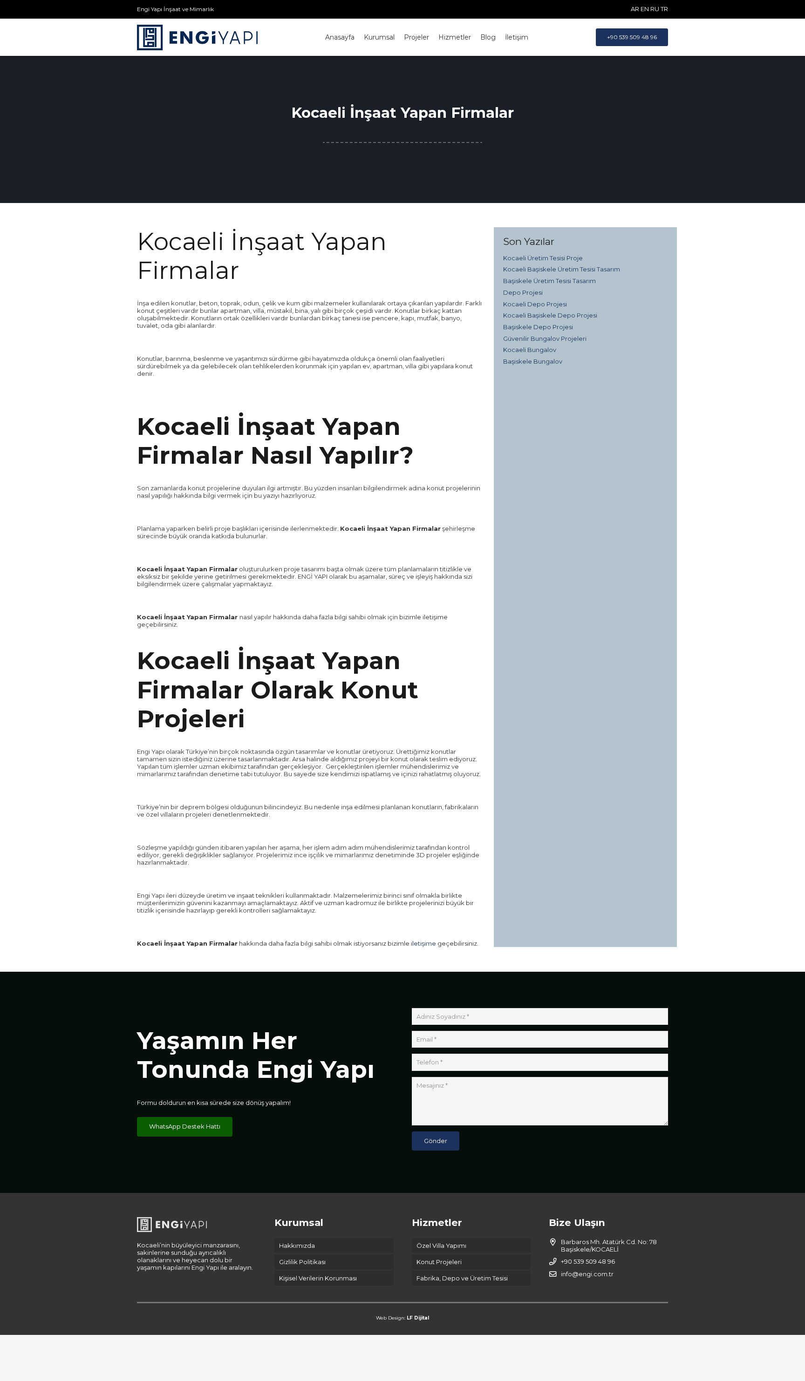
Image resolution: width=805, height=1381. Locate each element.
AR (635, 9)
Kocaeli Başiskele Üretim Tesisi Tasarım (561, 269)
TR (664, 9)
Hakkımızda (297, 1245)
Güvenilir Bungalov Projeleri (545, 338)
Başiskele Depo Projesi (538, 327)
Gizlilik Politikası (302, 1262)
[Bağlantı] (197, 37)
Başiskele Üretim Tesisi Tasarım (549, 280)
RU (654, 9)
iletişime (422, 943)
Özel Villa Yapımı (441, 1245)
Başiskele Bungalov (532, 361)
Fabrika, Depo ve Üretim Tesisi (462, 1278)
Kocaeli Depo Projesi (535, 304)
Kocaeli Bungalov (529, 349)
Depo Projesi (523, 292)
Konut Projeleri (439, 1262)
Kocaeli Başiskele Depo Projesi (550, 315)
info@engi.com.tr (587, 1274)
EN (645, 9)
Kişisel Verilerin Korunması (318, 1278)
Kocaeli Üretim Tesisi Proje (543, 258)
